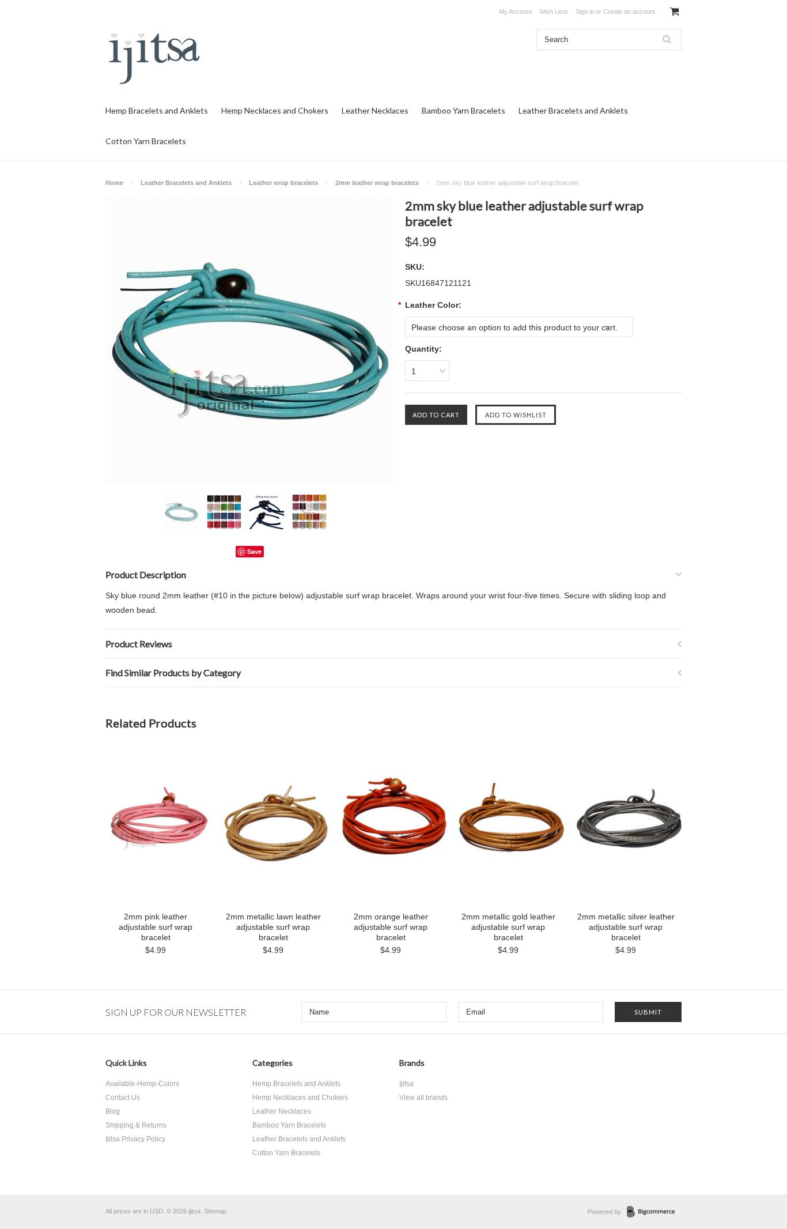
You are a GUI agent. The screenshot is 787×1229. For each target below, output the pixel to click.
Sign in (585, 11)
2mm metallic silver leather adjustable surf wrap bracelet (626, 927)
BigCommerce (654, 1212)
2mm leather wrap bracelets (377, 182)
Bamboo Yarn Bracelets (463, 110)
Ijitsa (406, 1084)
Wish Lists (553, 11)
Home (114, 182)
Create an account (629, 11)
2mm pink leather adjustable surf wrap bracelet (155, 927)
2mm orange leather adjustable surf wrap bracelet (391, 927)
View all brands (423, 1098)
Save (254, 551)
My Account (515, 11)
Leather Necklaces (375, 110)
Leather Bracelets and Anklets (573, 110)
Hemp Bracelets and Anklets (156, 110)
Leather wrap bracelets (283, 182)
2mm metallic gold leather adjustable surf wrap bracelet (508, 927)
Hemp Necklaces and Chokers (274, 110)
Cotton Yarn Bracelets (145, 141)
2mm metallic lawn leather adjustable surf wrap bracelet (273, 927)
